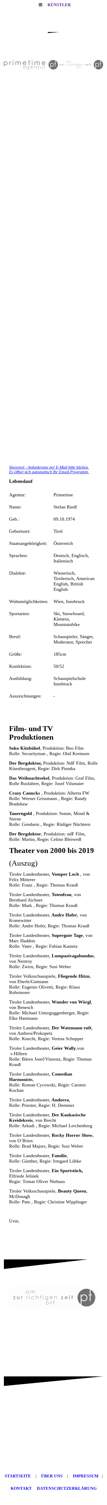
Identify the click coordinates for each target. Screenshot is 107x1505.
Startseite (18, 1476)
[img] (53, 64)
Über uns (52, 1476)
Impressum (86, 1476)
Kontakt (21, 1488)
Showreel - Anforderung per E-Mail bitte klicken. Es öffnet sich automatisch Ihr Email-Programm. (49, 469)
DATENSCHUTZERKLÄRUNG (67, 1488)
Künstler (59, 5)
